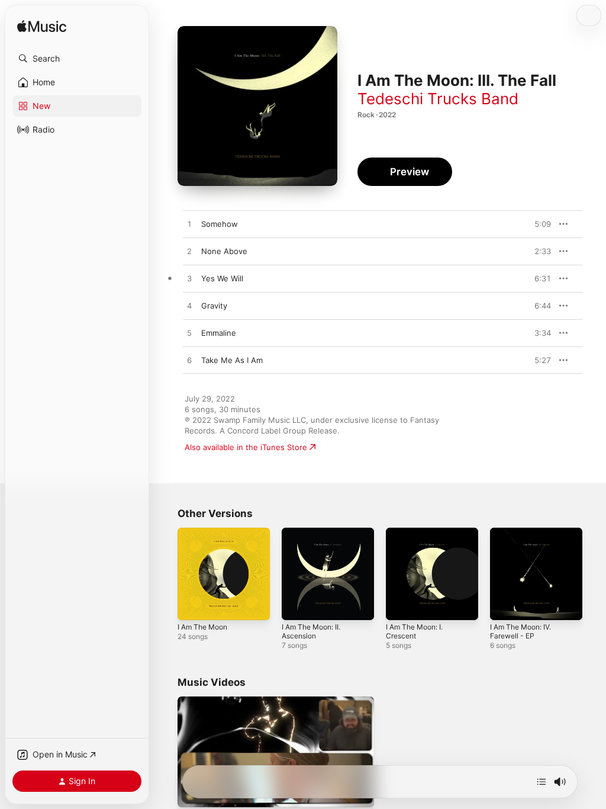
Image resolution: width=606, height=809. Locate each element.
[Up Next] (541, 781)
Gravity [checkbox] (214, 305)
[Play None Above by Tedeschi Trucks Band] (189, 251)
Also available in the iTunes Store (246, 447)
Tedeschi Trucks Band (437, 98)
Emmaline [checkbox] (218, 333)
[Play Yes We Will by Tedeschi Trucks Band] (189, 279)
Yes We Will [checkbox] (222, 278)
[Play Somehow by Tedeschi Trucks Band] (189, 224)
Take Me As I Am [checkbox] (232, 360)
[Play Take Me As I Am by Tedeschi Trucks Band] (189, 360)
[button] (77, 59)
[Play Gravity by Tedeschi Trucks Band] (189, 306)
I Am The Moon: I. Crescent (414, 631)
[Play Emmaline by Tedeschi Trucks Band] (189, 333)
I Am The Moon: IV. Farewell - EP (520, 631)
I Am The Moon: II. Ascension (311, 631)
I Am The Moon (202, 626)
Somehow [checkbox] (219, 224)
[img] (41, 27)
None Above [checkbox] (224, 251)
